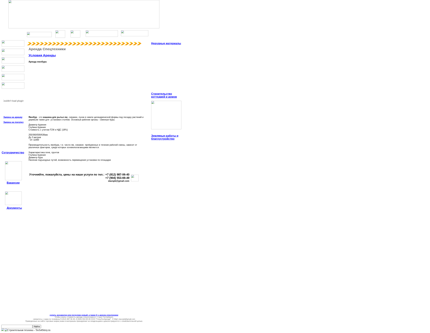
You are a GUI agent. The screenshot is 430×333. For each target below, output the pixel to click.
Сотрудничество (13, 152)
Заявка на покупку (13, 122)
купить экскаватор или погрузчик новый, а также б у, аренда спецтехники (84, 315)
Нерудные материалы (166, 43)
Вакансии (13, 182)
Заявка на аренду (12, 117)
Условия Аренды (42, 55)
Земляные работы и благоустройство (164, 137)
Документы (14, 208)
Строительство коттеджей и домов (164, 95)
